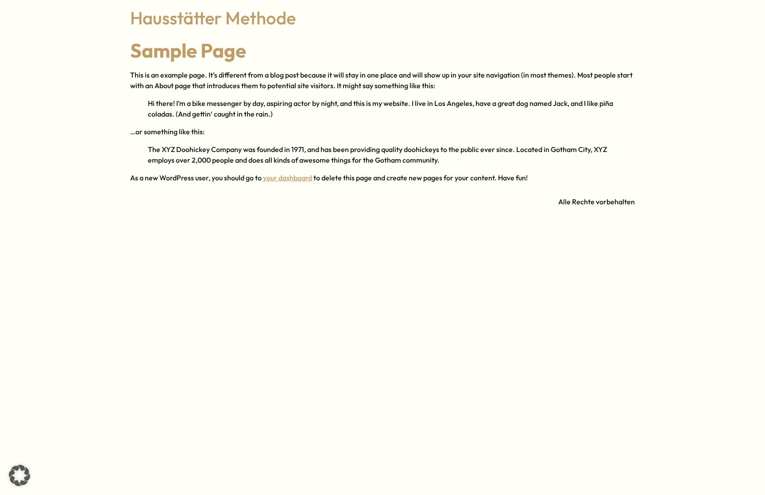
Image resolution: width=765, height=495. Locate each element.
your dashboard (287, 177)
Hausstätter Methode (213, 18)
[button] (19, 475)
